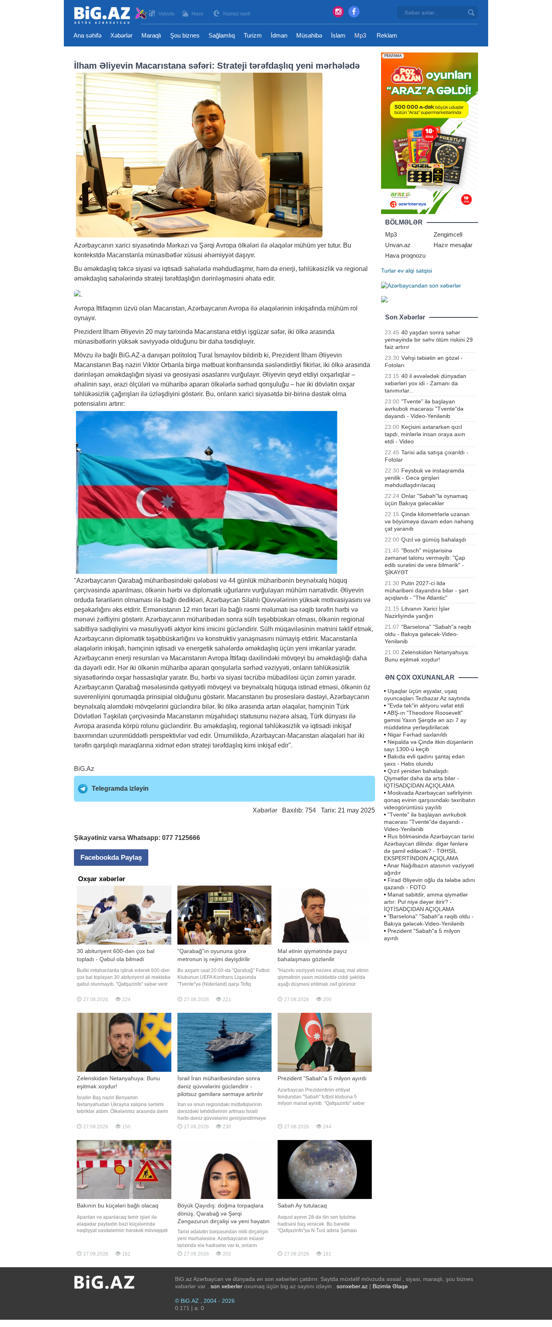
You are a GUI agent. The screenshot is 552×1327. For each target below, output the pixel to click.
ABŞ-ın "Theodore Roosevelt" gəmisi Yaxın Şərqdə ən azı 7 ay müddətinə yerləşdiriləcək (425, 720)
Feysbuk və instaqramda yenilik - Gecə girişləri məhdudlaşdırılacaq (424, 477)
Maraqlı (151, 35)
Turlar (388, 270)
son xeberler (226, 1286)
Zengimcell (448, 234)
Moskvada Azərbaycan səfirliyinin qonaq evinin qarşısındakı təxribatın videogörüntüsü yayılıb (429, 799)
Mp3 (360, 35)
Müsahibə (309, 35)
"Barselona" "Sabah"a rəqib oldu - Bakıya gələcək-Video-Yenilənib (428, 634)
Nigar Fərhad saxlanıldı (417, 734)
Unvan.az (398, 244)
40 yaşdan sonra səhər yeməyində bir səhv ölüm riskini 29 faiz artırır (429, 339)
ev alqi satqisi (415, 270)
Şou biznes (185, 35)
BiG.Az (84, 768)
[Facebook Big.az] (354, 11)
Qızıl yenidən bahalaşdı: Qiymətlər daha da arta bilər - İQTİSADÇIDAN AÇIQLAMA (421, 778)
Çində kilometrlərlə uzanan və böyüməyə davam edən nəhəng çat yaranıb (429, 521)
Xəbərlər (121, 35)
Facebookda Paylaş (111, 857)
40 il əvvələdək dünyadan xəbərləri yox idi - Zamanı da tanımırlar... (425, 383)
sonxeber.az (352, 1286)
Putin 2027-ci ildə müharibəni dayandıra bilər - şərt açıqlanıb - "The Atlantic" (426, 590)
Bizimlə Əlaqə (390, 1286)
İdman (279, 35)
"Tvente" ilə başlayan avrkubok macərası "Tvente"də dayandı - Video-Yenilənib (424, 408)
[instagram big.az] (338, 11)
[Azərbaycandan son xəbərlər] (421, 285)
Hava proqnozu (405, 255)
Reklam (387, 35)
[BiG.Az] (111, 15)
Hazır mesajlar (453, 244)
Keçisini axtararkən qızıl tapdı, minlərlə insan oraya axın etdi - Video (425, 434)
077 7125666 (181, 837)
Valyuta (166, 14)
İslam (338, 35)
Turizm (253, 35)
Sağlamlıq (222, 35)
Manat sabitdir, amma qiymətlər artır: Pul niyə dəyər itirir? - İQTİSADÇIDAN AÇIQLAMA (426, 901)
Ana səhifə (87, 35)
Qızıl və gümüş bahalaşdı (433, 539)
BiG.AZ (129, 355)
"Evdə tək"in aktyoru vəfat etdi (426, 705)
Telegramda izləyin (120, 788)
